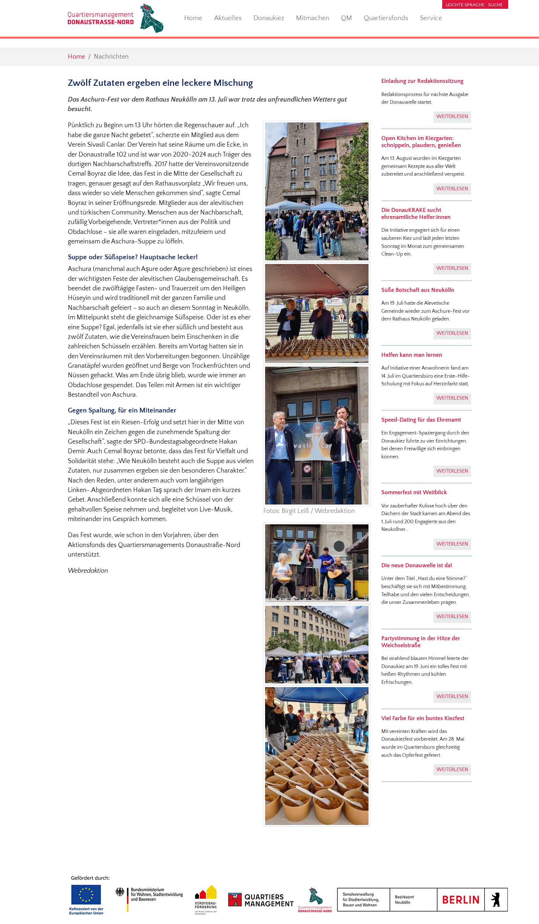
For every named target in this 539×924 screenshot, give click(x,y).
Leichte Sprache (465, 4)
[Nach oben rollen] (522, 907)
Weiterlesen (452, 117)
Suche (495, 4)
